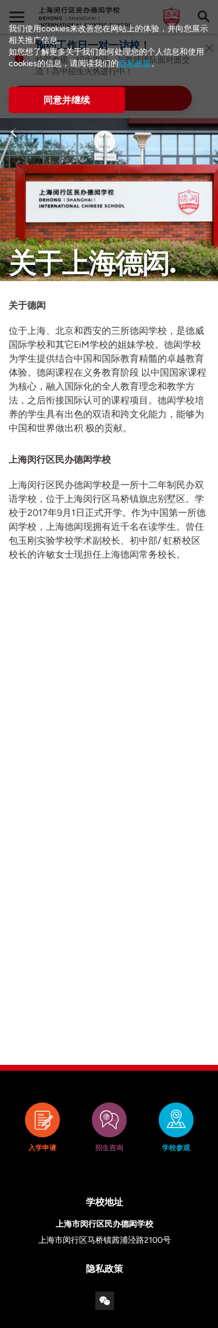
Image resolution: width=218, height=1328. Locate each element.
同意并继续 (67, 99)
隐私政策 (135, 63)
